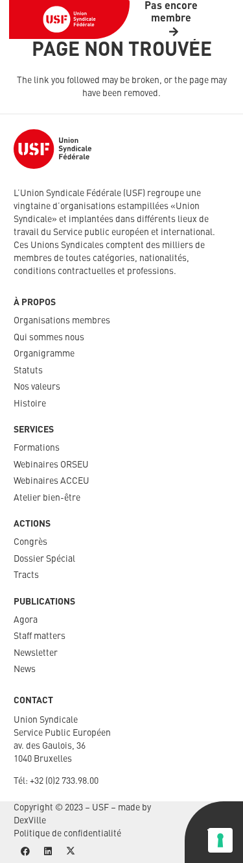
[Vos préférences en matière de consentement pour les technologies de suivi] (220, 840)
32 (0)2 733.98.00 (66, 781)
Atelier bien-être (47, 498)
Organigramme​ (44, 353)
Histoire (30, 403)
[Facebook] (25, 851)
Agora (26, 620)
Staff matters (39, 636)
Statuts (28, 370)
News (25, 669)
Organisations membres (62, 320)
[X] (70, 851)
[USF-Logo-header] (69, 19)
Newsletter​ (36, 653)
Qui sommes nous (49, 337)
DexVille (30, 820)
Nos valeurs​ (37, 387)
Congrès (30, 542)
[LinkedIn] (47, 851)
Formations (37, 448)
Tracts (26, 575)
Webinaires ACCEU (51, 481)
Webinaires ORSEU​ (51, 464)
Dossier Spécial (44, 559)
